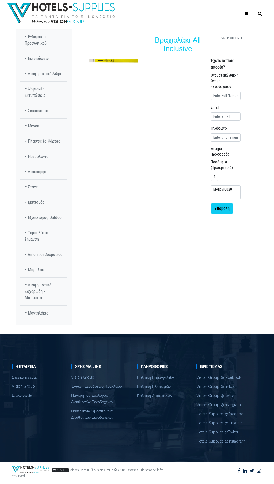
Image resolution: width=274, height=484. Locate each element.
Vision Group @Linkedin (217, 386)
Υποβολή (222, 208)
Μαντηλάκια (37, 313)
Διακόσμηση (37, 171)
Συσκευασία (37, 110)
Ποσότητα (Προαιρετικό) (222, 165)
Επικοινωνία (22, 395)
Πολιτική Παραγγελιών (155, 377)
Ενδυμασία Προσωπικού (36, 40)
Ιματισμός (36, 202)
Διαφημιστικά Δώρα (44, 73)
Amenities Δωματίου (44, 254)
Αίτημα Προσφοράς (220, 151)
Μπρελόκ (35, 269)
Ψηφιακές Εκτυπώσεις (35, 92)
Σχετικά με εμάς (25, 377)
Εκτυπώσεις (38, 58)
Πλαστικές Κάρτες (43, 141)
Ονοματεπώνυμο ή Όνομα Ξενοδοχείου (225, 81)
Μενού (33, 125)
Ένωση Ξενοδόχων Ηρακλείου (96, 386)
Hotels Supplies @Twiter (217, 432)
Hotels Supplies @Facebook (220, 414)
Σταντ (32, 187)
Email (215, 107)
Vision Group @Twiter (215, 396)
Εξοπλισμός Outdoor (45, 217)
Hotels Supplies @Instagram (220, 441)
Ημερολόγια (37, 156)
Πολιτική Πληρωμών (154, 386)
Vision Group (23, 386)
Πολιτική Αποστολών (154, 396)
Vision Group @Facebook (218, 377)
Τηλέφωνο (219, 128)
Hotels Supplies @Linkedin (219, 423)
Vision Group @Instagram (218, 405)
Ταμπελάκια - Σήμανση (38, 236)
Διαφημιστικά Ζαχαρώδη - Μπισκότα (38, 291)
